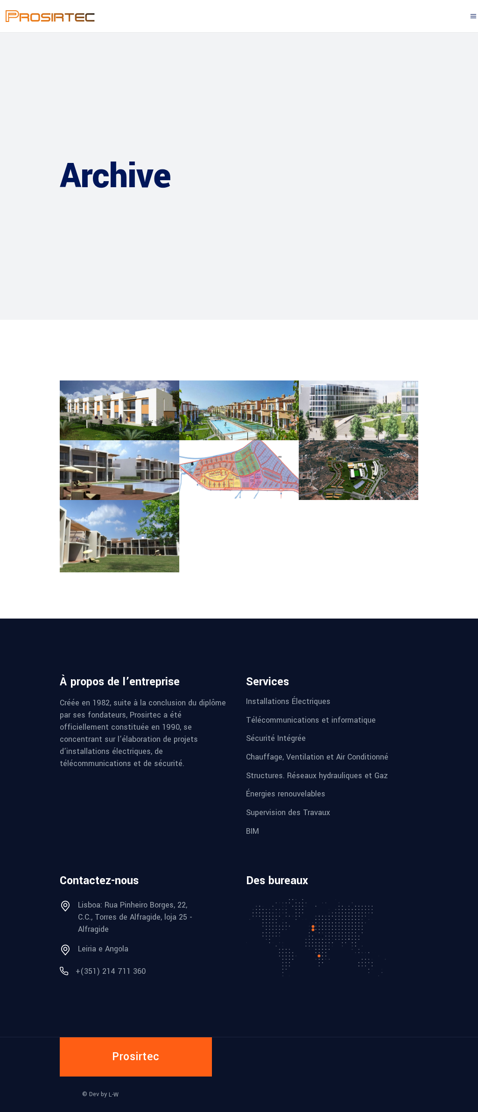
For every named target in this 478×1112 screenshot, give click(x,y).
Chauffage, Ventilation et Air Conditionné (317, 757)
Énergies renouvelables (285, 793)
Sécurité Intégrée (276, 738)
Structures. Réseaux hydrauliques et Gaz (317, 775)
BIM (252, 830)
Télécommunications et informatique (311, 719)
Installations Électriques (288, 701)
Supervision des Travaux (288, 812)
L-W (114, 1095)
